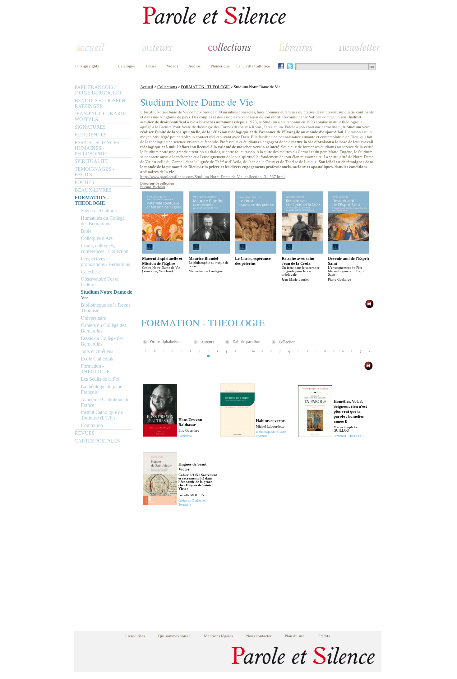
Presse (151, 66)
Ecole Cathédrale (97, 358)
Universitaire (93, 318)
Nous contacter (258, 636)
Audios (194, 66)
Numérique (220, 66)
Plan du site (294, 636)
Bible (86, 231)
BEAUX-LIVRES (93, 190)
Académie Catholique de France (105, 402)
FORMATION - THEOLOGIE (92, 200)
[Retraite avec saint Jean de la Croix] (302, 252)
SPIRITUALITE (91, 161)
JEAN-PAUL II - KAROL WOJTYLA (101, 116)
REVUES (85, 433)
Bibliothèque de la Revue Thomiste (106, 307)
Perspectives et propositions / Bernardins (105, 261)
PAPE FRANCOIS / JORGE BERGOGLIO (98, 90)
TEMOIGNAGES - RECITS (94, 171)
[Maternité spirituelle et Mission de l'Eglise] (162, 252)
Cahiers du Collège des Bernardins (103, 328)
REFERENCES (91, 134)
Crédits (324, 636)
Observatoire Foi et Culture (99, 281)
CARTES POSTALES (97, 440)
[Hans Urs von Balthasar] (160, 435)
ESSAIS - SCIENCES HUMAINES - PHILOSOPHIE (97, 148)
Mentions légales (218, 636)
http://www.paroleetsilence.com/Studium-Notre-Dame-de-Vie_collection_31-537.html (212, 176)
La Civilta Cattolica (253, 66)
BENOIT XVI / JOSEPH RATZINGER (100, 103)
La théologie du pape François (101, 389)
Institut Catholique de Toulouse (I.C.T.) (102, 415)
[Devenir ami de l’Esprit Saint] (348, 252)
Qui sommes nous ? (174, 636)
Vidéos (172, 66)
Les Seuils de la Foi (100, 379)
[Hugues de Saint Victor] (160, 503)
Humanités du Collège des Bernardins (103, 220)
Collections (167, 87)
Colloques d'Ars (97, 238)
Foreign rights (87, 66)
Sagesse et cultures (99, 210)
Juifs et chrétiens (97, 351)
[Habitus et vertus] (237, 435)
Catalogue (126, 66)
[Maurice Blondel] (209, 252)
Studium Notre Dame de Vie (106, 294)
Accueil (146, 87)
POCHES (84, 182)
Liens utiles (135, 636)
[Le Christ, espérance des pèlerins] (255, 252)
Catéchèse (91, 271)
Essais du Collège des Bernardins (102, 341)
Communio (92, 425)
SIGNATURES (90, 127)
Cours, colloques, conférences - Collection (104, 248)
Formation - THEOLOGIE (95, 368)
